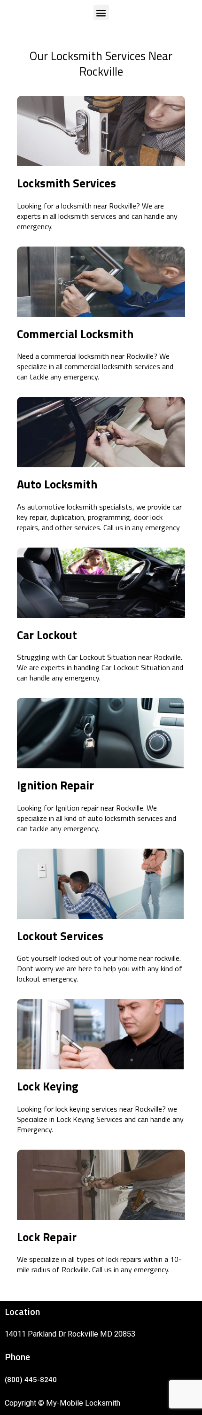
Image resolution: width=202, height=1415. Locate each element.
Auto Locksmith (57, 484)
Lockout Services (60, 936)
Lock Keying (47, 1086)
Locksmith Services (66, 183)
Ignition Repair (55, 785)
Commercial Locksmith (75, 334)
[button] (101, 12)
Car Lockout (47, 635)
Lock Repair (47, 1237)
